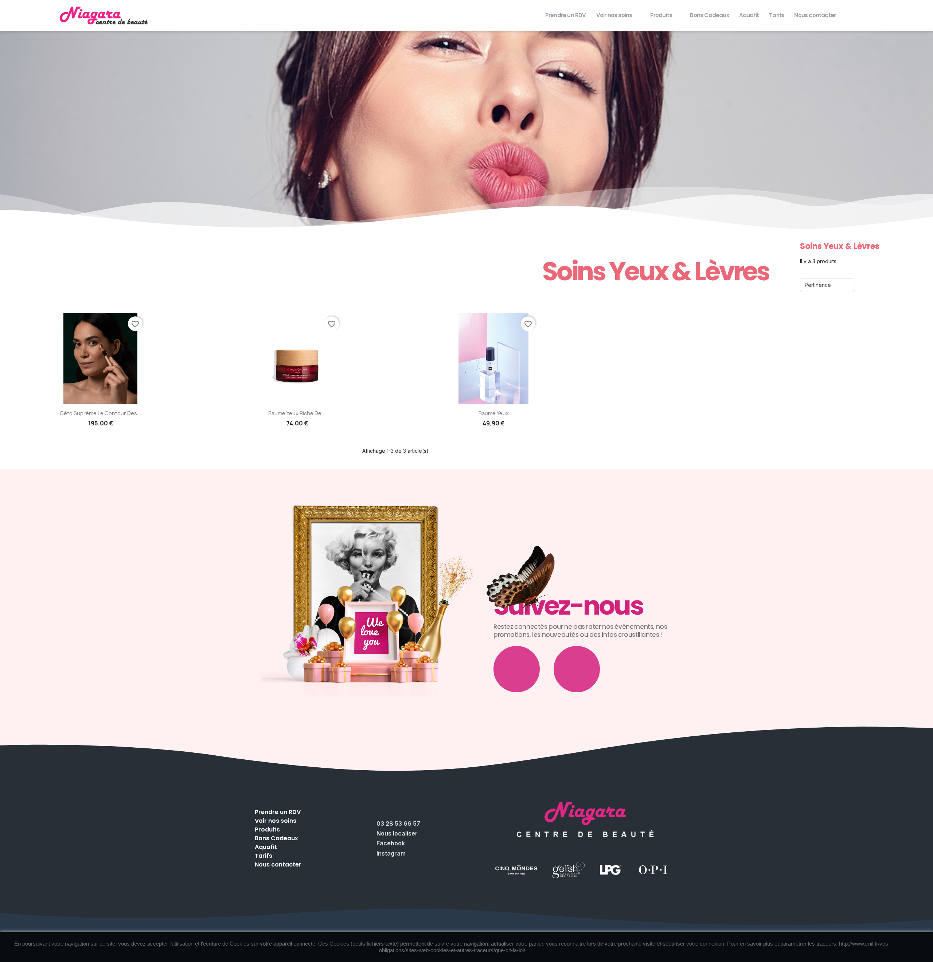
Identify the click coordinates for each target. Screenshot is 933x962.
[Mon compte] (905, 15)
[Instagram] (577, 669)
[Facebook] (516, 669)
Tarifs (776, 15)
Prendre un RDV (565, 15)
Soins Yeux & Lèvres (655, 271)
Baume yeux (494, 413)
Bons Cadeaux (709, 15)
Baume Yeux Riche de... (297, 413)
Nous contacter (815, 15)
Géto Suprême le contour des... (100, 413)
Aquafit (749, 15)
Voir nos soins (614, 15)
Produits (661, 15)
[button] (894, 15)
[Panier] (916, 15)
